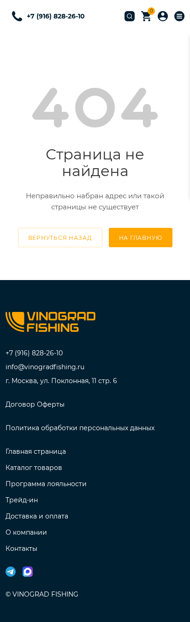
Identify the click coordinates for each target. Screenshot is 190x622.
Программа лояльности (46, 484)
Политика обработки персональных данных (80, 428)
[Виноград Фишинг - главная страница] (50, 323)
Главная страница (36, 451)
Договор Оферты (35, 404)
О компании (26, 532)
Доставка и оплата (37, 516)
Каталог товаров (34, 467)
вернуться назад (60, 237)
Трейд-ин (22, 500)
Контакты (21, 548)
